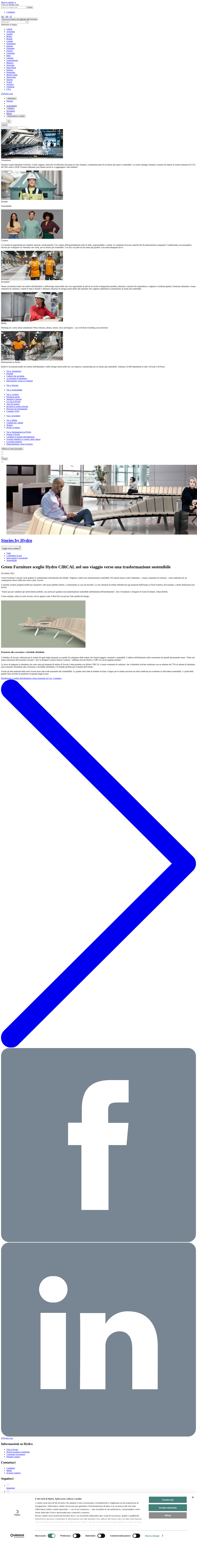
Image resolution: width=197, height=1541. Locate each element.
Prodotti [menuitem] (9, 373)
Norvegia (10, 65)
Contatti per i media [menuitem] (14, 423)
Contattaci (10, 12)
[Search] (27, 22)
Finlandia (10, 48)
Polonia (9, 70)
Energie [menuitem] (9, 101)
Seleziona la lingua (9, 24)
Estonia (9, 46)
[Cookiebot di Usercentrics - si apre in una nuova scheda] (17, 1536)
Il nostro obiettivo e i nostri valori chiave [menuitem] (23, 439)
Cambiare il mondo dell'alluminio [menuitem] (20, 437)
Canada (9, 41)
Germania (10, 53)
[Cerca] (2, 122)
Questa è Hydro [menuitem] (13, 434)
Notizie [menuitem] (9, 425)
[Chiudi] (5, 122)
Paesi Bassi (11, 67)
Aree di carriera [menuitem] (13, 404)
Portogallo (10, 72)
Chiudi (4, 459)
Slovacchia (11, 77)
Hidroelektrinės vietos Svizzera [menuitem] (19, 444)
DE (2, 16)
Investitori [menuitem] (10, 111)
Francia (9, 51)
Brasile (9, 39)
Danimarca (11, 43)
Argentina (10, 31)
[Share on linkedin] (98, 1436)
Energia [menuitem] (12, 385)
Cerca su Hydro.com (10, 5)
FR (7, 16)
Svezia (9, 82)
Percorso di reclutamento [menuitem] (16, 409)
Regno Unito (11, 75)
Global (9, 29)
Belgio (9, 36)
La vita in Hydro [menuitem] (13, 401)
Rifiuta (168, 1515)
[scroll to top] (2, 462)
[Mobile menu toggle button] (8, 122)
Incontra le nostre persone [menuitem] (17, 406)
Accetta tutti (168, 1500)
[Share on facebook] (98, 1241)
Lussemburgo (12, 60)
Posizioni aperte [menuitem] (13, 397)
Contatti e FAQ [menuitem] (12, 411)
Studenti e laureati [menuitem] (14, 399)
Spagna (9, 79)
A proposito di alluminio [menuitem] (16, 378)
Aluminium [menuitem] (12, 99)
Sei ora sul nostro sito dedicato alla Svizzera (19, 19)
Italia (8, 55)
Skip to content (8, 2)
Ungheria (10, 87)
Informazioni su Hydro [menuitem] (16, 116)
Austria (9, 34)
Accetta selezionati (168, 1507)
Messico (9, 63)
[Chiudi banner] (193, 1497)
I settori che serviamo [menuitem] (15, 376)
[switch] (76, 1536)
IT (11, 16)
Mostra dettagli (152, 1536)
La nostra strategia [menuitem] (14, 442)
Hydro (16, 540)
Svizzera (10, 84)
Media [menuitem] (9, 113)
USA (8, 89)
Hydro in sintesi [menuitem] (13, 427)
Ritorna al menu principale (12, 449)
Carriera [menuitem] (11, 109)
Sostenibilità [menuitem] (11, 106)
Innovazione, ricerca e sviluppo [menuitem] (19, 381)
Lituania (9, 58)
